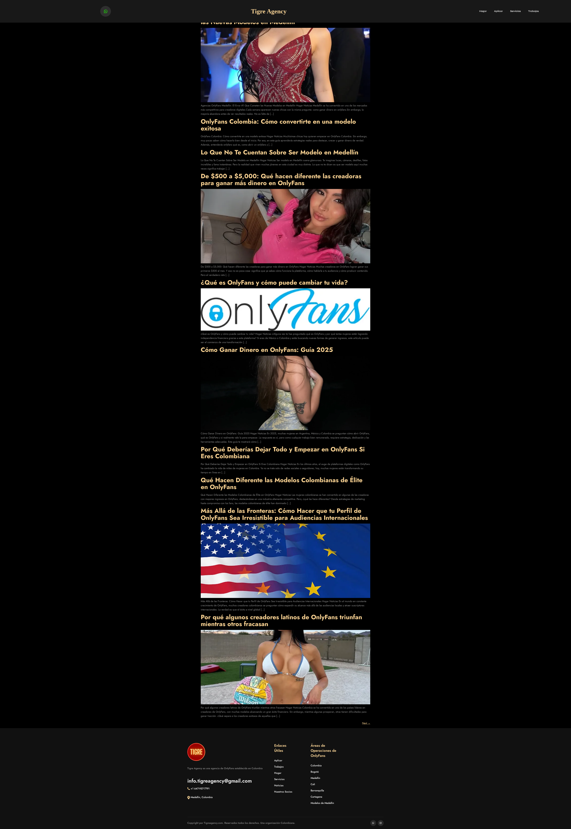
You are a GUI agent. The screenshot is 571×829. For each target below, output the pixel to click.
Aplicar (498, 11)
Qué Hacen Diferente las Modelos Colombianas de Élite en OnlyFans (282, 483)
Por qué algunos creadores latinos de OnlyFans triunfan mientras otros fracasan (281, 620)
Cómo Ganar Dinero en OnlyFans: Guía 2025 (267, 349)
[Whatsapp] (105, 11)
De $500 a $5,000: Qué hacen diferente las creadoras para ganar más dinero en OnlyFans (281, 179)
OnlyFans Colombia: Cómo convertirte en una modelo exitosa (278, 125)
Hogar (483, 11)
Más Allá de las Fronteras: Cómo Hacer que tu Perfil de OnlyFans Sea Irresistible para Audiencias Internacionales (284, 514)
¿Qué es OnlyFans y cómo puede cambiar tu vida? (274, 282)
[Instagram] (381, 823)
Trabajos (533, 11)
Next (366, 723)
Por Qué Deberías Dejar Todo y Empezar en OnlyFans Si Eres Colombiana (283, 453)
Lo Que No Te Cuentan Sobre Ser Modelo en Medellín (279, 152)
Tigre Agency (269, 11)
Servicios (515, 11)
